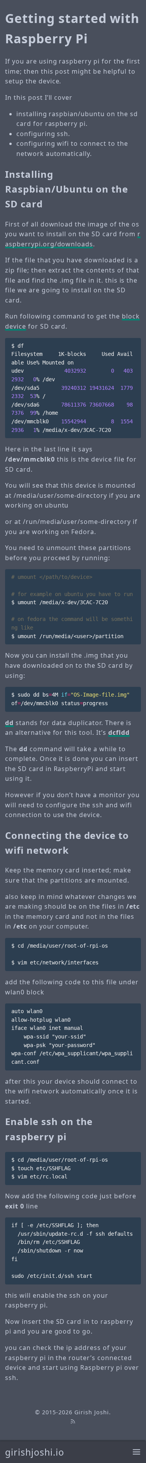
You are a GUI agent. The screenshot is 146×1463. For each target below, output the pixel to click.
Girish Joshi (91, 1412)
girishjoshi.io (34, 1452)
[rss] (73, 1421)
